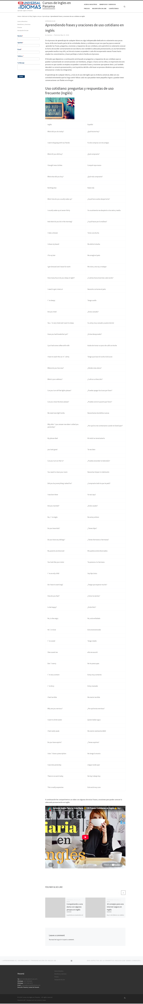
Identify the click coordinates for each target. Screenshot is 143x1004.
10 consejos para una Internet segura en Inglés (115, 907)
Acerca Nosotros (22, 21)
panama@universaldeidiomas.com (30, 985)
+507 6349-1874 (28, 983)
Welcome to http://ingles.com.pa (31, 16)
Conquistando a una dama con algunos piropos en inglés (75, 907)
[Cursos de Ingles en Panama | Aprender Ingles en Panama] (30, 5)
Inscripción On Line (23, 30)
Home (19, 16)
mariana (49, 35)
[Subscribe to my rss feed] (124, 998)
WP (24, 1000)
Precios (20, 27)
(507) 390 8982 (24, 979)
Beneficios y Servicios (24, 24)
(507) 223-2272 (33, 979)
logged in (59, 939)
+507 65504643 (28, 981)
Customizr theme (41, 1000)
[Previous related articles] (118, 892)
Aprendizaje (45, 16)
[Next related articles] (123, 892)
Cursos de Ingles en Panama (31, 997)
